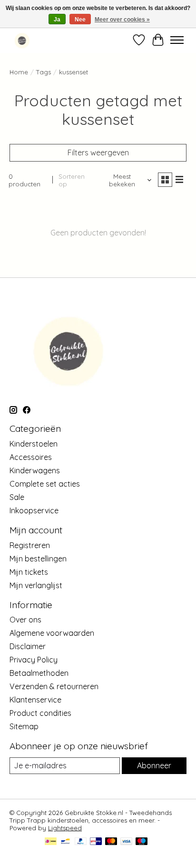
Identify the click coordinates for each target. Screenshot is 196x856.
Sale (17, 497)
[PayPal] (81, 841)
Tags (43, 72)
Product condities (40, 713)
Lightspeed (65, 828)
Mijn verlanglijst (36, 585)
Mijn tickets (29, 572)
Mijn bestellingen (38, 558)
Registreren (30, 545)
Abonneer (154, 765)
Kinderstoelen (34, 443)
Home (19, 72)
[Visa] (126, 841)
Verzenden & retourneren (54, 686)
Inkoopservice (34, 510)
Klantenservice (35, 699)
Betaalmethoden (39, 673)
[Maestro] (142, 841)
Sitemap (24, 726)
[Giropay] (96, 841)
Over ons (25, 619)
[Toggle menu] (176, 40)
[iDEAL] (51, 841)
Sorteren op (72, 180)
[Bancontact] (65, 841)
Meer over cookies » (122, 19)
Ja (57, 19)
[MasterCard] (111, 841)
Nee (80, 19)
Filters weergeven (98, 152)
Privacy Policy (34, 659)
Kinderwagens (35, 470)
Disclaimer (28, 646)
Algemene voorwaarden (52, 633)
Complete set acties (45, 484)
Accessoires (31, 457)
